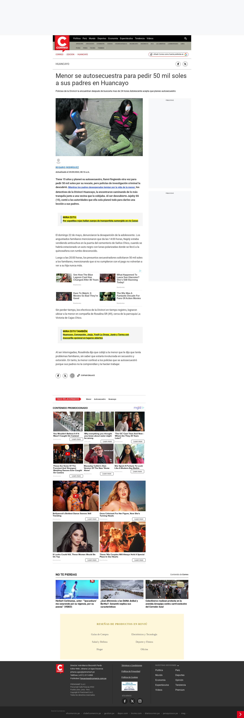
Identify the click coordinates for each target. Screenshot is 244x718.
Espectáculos (126, 38)
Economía (113, 38)
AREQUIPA (79, 44)
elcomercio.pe (73, 713)
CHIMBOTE (100, 44)
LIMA (182, 44)
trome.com (136, 713)
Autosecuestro (100, 399)
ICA (152, 44)
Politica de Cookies (129, 677)
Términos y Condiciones (131, 665)
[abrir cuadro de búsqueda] (185, 38)
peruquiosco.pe (170, 713)
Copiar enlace (88, 375)
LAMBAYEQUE (173, 44)
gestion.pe (109, 713)
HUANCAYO (134, 44)
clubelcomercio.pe (92, 713)
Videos (150, 38)
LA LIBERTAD (160, 44)
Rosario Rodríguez (67, 167)
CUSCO (110, 44)
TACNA (92, 48)
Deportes (102, 38)
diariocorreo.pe (152, 713)
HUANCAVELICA (121, 44)
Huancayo (62, 64)
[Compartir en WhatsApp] (72, 375)
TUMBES (101, 48)
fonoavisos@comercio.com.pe (93, 678)
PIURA (78, 48)
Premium (180, 690)
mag (183, 713)
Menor (88, 399)
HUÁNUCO (144, 44)
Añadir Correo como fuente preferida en (168, 54)
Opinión (179, 680)
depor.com (123, 713)
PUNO (85, 48)
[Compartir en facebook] (178, 64)
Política (76, 38)
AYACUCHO (90, 44)
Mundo (92, 38)
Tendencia (140, 38)
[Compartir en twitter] (185, 64)
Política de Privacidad (130, 671)
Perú (85, 38)
